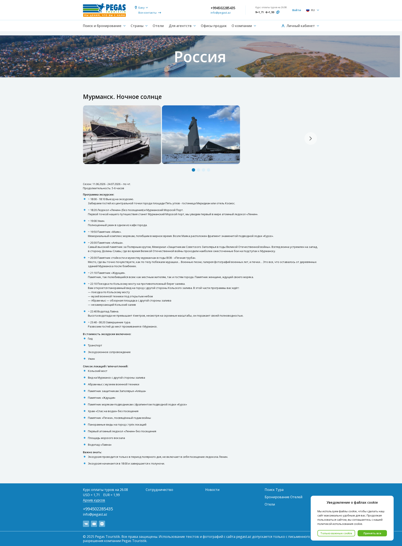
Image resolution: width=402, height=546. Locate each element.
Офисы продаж (214, 25)
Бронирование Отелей (283, 497)
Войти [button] (296, 10)
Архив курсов (94, 500)
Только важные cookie (336, 533)
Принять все (372, 533)
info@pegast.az (221, 12)
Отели (158, 25)
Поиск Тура (274, 489)
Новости (212, 489)
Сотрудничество (159, 489)
